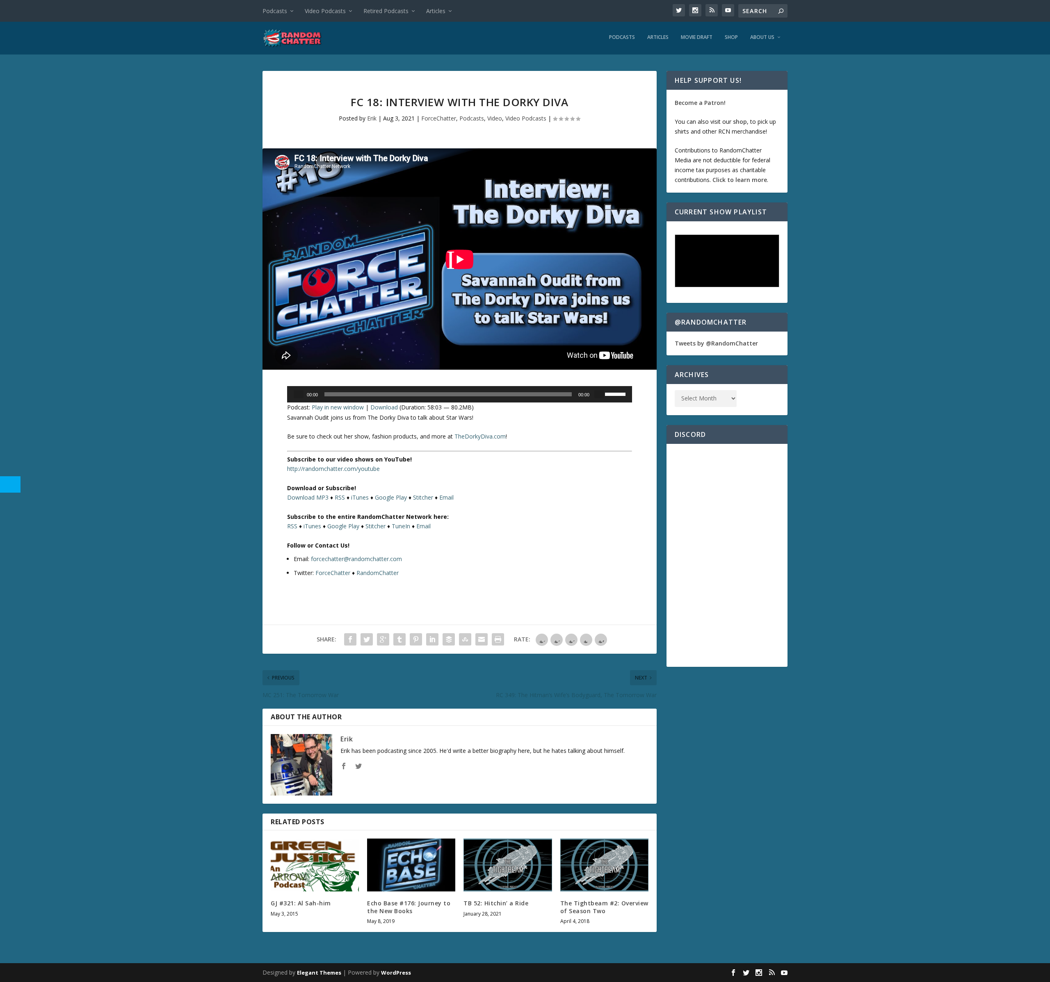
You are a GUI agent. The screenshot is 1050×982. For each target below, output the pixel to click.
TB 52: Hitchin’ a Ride (495, 903)
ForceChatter (438, 118)
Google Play (391, 497)
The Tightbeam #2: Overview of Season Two (604, 906)
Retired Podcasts (386, 11)
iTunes (360, 497)
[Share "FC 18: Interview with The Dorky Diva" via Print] (498, 639)
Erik (372, 118)
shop (740, 121)
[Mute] (599, 394)
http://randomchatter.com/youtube (333, 469)
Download (384, 407)
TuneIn (401, 526)
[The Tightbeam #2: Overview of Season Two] (604, 865)
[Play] (299, 394)
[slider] (616, 393)
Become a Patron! (700, 103)
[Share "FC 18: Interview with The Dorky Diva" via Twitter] (366, 639)
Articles (435, 11)
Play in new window (338, 407)
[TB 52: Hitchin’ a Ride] (507, 865)
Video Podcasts (325, 11)
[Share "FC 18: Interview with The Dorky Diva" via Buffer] (449, 639)
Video (494, 118)
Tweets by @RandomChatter (716, 343)
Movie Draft (696, 37)
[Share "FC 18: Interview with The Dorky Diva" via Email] (481, 639)
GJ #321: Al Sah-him (301, 903)
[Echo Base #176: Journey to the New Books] (411, 865)
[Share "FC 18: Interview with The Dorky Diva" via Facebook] (350, 639)
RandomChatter (377, 573)
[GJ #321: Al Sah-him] (315, 865)
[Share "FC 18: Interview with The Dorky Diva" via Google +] (383, 639)
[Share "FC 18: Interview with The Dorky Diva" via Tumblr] (399, 639)
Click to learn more (739, 180)
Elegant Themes (319, 972)
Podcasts (274, 11)
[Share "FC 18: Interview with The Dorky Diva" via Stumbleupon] (465, 639)
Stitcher (423, 497)
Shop (731, 37)
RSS (340, 497)
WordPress (396, 972)
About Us (762, 37)
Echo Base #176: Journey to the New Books (408, 906)
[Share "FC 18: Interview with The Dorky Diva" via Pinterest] (416, 639)
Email (446, 497)
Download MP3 (308, 497)
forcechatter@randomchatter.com (356, 559)
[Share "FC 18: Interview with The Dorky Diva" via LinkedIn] (432, 639)
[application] (459, 394)
